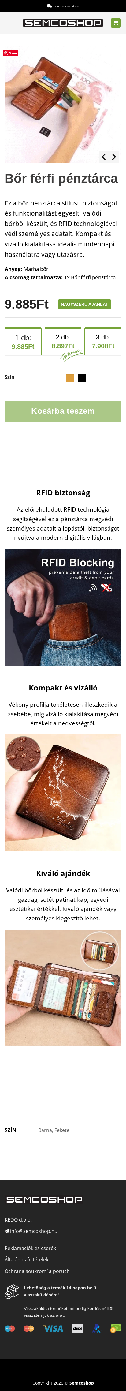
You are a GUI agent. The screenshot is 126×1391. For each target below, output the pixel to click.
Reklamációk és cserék (30, 1248)
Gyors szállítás (66, 6)
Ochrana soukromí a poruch (37, 1271)
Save (13, 53)
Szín (10, 377)
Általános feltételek (26, 1259)
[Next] (113, 157)
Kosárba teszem (63, 411)
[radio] (70, 378)
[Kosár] (116, 23)
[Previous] (104, 157)
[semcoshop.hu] (63, 23)
